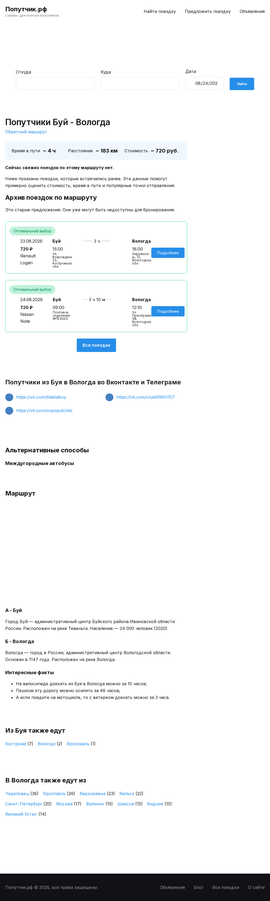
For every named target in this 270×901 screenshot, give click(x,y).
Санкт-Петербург (28, 803)
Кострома (19, 743)
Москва (68, 803)
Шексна (130, 803)
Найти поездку (160, 11)
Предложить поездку (208, 11)
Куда (106, 72)
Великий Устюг (25, 814)
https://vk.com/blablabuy (41, 397)
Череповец (21, 793)
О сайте (256, 887)
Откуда (23, 72)
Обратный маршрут (26, 131)
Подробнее (168, 253)
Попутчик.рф (26, 9)
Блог (199, 887)
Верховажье (97, 793)
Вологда (50, 743)
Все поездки (96, 345)
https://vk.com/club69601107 (145, 397)
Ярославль (81, 743)
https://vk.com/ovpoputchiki (44, 410)
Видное (159, 803)
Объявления (252, 11)
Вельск (131, 793)
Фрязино (99, 803)
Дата (190, 71)
